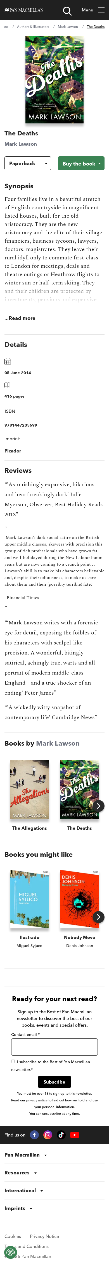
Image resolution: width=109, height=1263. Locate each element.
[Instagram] (47, 1134)
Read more (22, 318)
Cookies (12, 1236)
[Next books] (99, 806)
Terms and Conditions (26, 1246)
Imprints (14, 1208)
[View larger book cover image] (54, 79)
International (20, 1190)
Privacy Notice (44, 1236)
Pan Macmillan (22, 1155)
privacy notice (37, 1100)
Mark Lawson (68, 27)
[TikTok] (61, 1134)
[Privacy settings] (10, 1252)
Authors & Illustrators (33, 27)
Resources (17, 1172)
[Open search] (67, 11)
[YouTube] (74, 1135)
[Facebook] (34, 1134)
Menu (87, 10)
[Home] (24, 10)
